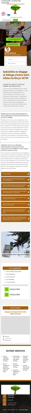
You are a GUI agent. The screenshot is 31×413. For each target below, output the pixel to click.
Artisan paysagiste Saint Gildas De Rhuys (6, 359)
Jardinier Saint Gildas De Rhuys (16, 365)
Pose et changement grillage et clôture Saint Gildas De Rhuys (6, 367)
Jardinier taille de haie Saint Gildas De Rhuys (26, 368)
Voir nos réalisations (14, 39)
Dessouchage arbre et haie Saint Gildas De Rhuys (16, 359)
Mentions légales (24, 409)
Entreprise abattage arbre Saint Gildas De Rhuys (25, 359)
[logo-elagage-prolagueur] (15, 9)
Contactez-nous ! (13, 44)
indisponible (7, 1)
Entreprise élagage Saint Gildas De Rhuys (16, 372)
